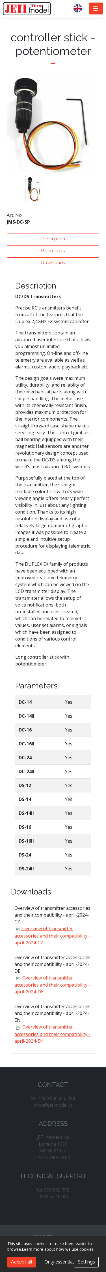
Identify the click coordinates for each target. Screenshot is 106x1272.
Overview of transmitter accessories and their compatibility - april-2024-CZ (52, 935)
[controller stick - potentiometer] (33, 189)
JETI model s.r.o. (27, 8)
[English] (80, 8)
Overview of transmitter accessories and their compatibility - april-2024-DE (52, 985)
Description (53, 238)
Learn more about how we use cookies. (58, 1249)
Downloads (53, 262)
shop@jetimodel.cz (53, 1105)
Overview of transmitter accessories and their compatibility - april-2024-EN (52, 1034)
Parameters (53, 250)
